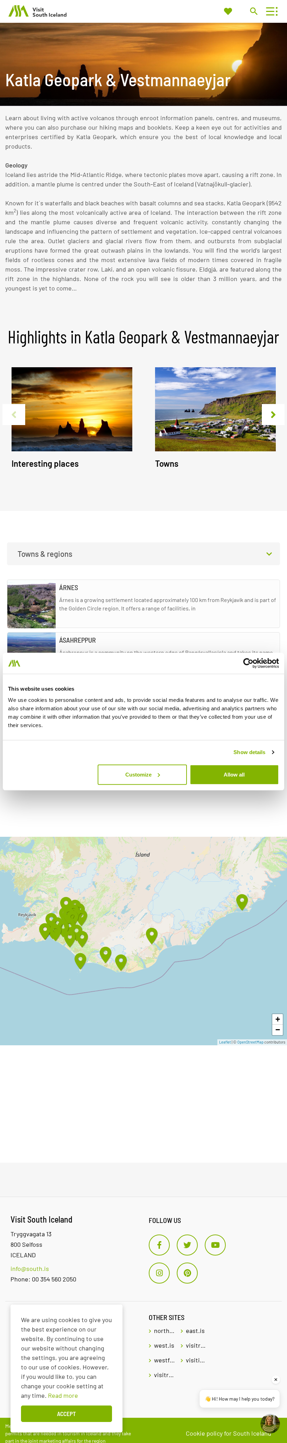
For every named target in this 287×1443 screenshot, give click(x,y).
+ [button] (277, 1019)
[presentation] (13, 414)
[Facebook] (159, 1245)
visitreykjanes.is (164, 1375)
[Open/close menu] (270, 11)
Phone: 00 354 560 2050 (43, 1279)
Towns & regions (45, 553)
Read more (63, 1395)
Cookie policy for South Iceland (228, 1433)
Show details (249, 752)
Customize (138, 774)
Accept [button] (66, 1413)
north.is (164, 1330)
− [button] (277, 1029)
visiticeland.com (196, 1360)
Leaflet (225, 1042)
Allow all (234, 774)
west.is (164, 1345)
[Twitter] (187, 1245)
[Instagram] (159, 1273)
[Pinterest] (187, 1273)
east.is (195, 1330)
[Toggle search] (253, 11)
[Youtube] (215, 1245)
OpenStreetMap (250, 1042)
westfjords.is (164, 1360)
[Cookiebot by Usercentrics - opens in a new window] (248, 663)
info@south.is (29, 1268)
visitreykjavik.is (196, 1345)
